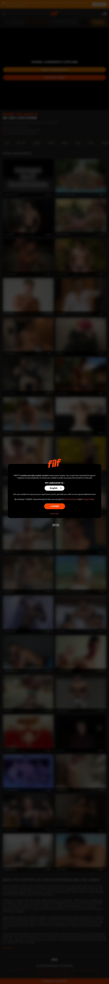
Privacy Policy (88, 499)
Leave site (54, 514)
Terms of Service (71, 499)
